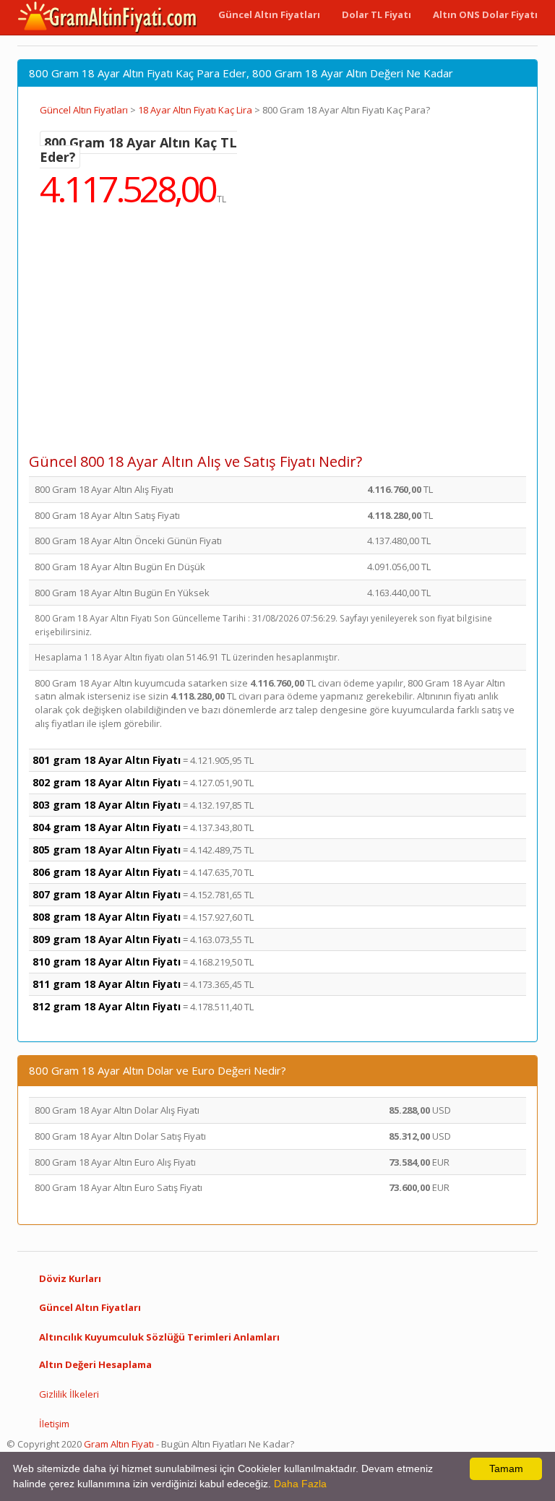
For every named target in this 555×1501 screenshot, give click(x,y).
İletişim (54, 1423)
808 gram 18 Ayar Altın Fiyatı (107, 917)
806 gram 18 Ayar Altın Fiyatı (107, 872)
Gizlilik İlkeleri (69, 1394)
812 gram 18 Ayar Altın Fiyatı (107, 1006)
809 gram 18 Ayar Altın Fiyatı (107, 939)
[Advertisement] (277, 339)
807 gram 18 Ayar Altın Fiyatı (107, 894)
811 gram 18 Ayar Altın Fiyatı (107, 984)
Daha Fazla (300, 1483)
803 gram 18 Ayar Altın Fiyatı (107, 805)
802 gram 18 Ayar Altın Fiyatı (107, 782)
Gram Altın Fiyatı (119, 1443)
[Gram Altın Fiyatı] (107, 17)
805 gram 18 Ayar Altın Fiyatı (107, 849)
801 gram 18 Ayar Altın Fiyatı (107, 760)
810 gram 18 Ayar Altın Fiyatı (107, 961)
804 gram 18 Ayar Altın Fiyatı (107, 827)
